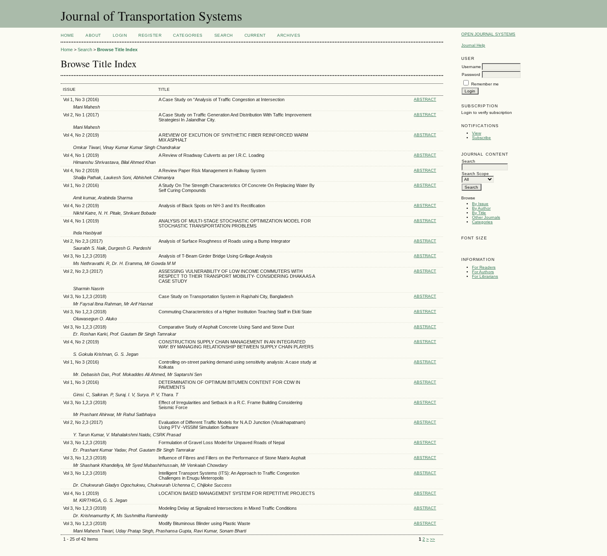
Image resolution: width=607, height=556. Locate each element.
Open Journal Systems (488, 34)
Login (120, 35)
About (93, 35)
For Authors (483, 272)
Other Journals (486, 217)
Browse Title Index (117, 49)
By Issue (480, 203)
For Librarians (485, 276)
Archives (288, 35)
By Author (481, 208)
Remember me (485, 84)
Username (471, 66)
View (476, 133)
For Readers (484, 267)
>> (432, 539)
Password (471, 74)
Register (149, 35)
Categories (482, 222)
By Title (479, 213)
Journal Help (473, 45)
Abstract (425, 99)
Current (255, 35)
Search (223, 35)
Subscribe (481, 137)
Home (67, 35)
